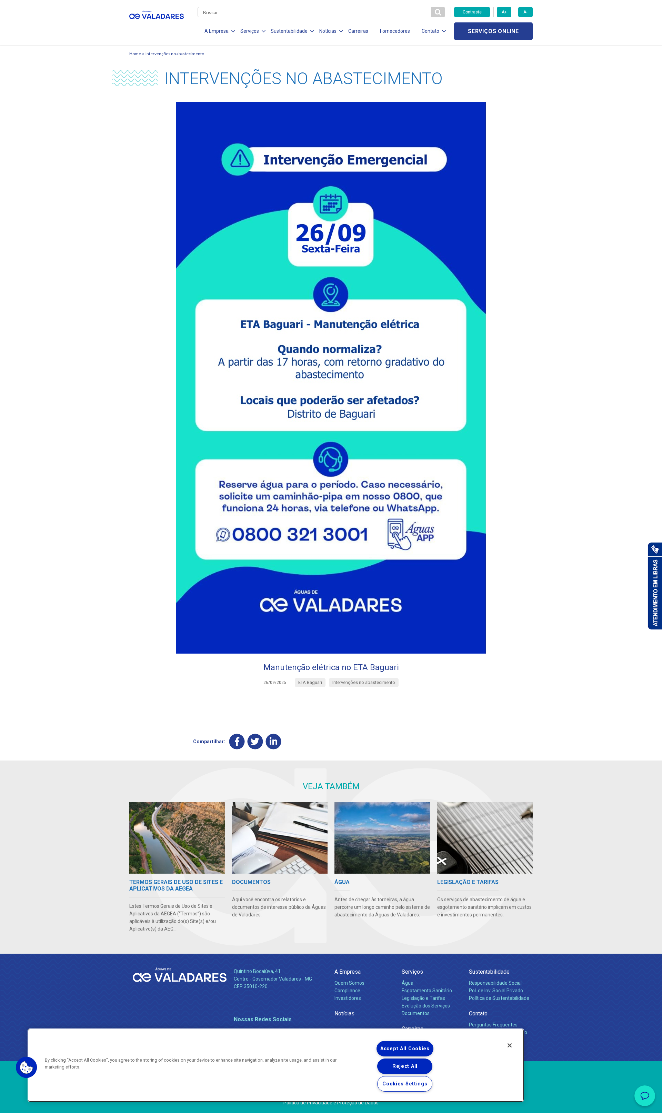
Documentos (416, 1013)
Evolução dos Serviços (426, 1005)
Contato (478, 1013)
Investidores (347, 998)
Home (135, 53)
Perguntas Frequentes (493, 1024)
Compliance (347, 990)
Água (407, 983)
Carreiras (358, 31)
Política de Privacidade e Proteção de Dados (331, 1102)
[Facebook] (237, 741)
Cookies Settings (405, 1084)
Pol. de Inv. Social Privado (496, 990)
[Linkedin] (273, 741)
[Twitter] (255, 741)
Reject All (405, 1066)
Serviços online (493, 31)
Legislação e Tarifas (423, 998)
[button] (27, 1067)
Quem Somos (349, 983)
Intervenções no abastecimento (175, 53)
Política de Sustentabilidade (499, 998)
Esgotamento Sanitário (427, 990)
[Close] (509, 1045)
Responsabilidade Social (495, 983)
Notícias (344, 1013)
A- (525, 12)
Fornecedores (395, 31)
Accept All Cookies (405, 1049)
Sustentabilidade (489, 971)
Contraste (472, 12)
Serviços (412, 971)
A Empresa (347, 971)
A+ (504, 12)
